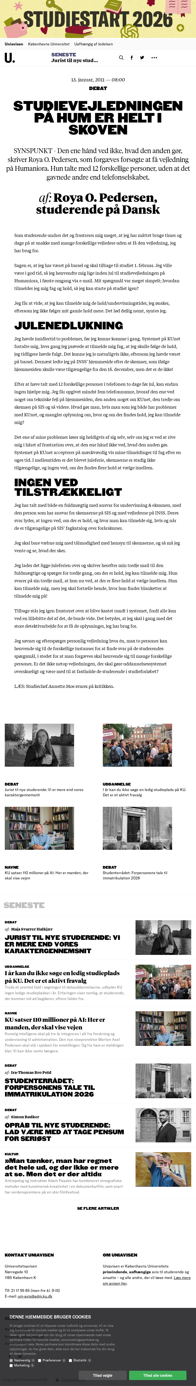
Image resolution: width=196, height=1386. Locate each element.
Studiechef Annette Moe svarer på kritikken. (70, 686)
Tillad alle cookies (157, 1375)
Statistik (81, 1360)
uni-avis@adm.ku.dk (35, 1296)
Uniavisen (14, 44)
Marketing (23, 1365)
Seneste (63, 55)
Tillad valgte (102, 1375)
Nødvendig (24, 1360)
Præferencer (54, 1360)
